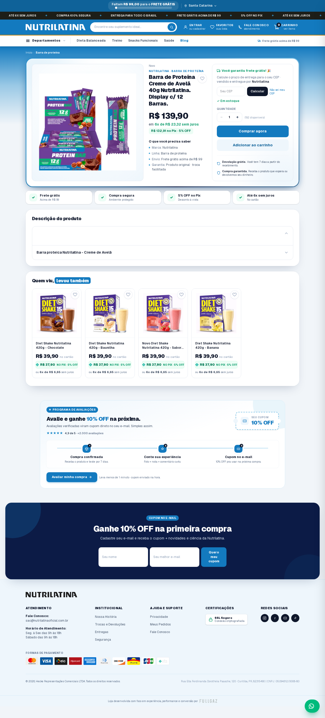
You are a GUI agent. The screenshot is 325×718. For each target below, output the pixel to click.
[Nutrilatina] (56, 27)
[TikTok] (295, 618)
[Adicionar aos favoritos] (202, 78)
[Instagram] (265, 618)
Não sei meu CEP (277, 91)
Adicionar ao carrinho (253, 145)
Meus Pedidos (160, 624)
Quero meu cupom (213, 556)
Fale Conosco (160, 632)
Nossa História (106, 617)
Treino (117, 41)
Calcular (257, 91)
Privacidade (159, 617)
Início (29, 52)
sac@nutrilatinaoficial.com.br (47, 621)
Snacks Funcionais (143, 41)
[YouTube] (285, 618)
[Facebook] (275, 618)
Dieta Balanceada (91, 41)
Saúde (169, 41)
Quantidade (226, 109)
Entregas (101, 632)
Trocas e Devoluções (110, 624)
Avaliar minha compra (72, 477)
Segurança (103, 640)
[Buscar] (172, 27)
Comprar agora (253, 131)
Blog (184, 41)
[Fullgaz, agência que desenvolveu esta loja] (208, 701)
